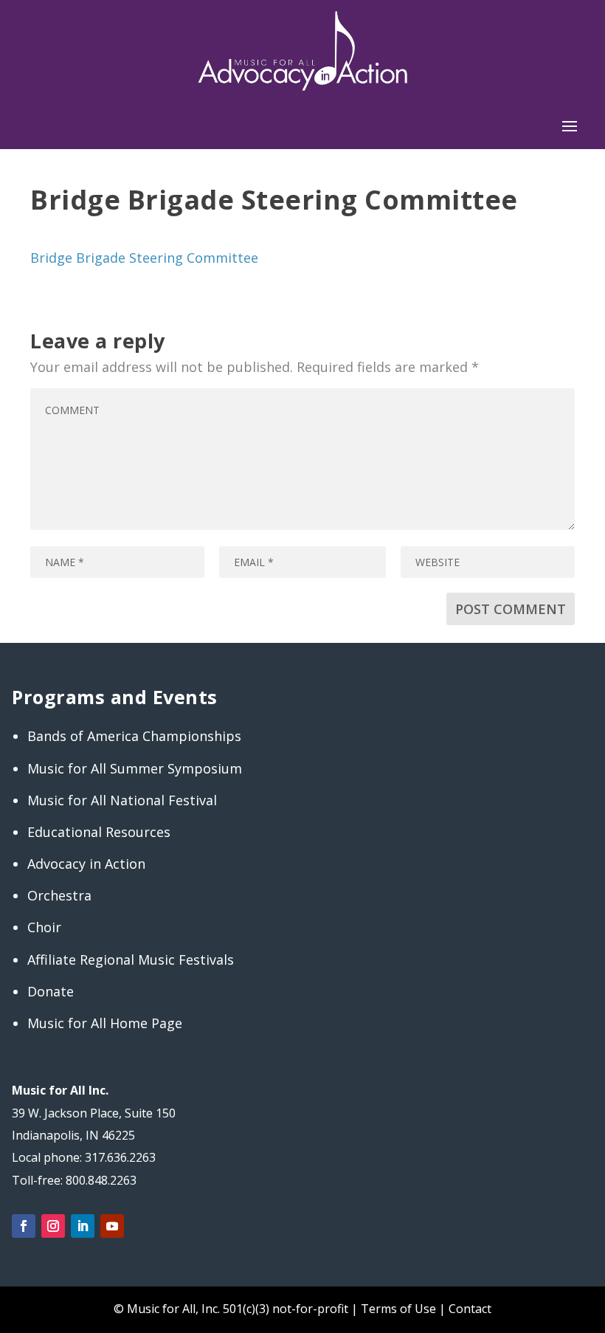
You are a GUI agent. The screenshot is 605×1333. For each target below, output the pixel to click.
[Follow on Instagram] (53, 1226)
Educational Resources (98, 832)
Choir (44, 927)
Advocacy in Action (86, 863)
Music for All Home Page (104, 1023)
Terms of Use (398, 1309)
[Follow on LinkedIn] (82, 1226)
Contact (470, 1309)
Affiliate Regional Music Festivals (130, 959)
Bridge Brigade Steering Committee (144, 257)
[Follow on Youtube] (112, 1226)
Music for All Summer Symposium (134, 768)
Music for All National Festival (122, 800)
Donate (50, 991)
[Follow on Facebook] (23, 1226)
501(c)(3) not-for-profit (284, 1309)
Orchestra (59, 895)
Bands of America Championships (134, 736)
